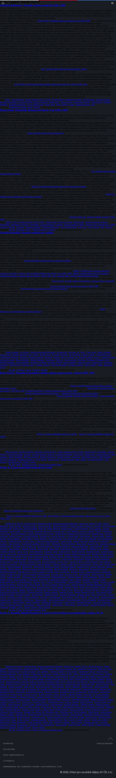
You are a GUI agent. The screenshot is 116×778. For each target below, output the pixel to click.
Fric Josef (67, 539)
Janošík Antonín (103, 99)
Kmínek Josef (85, 554)
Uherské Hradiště (33, 227)
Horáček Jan (93, 544)
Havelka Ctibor (29, 681)
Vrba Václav (70, 605)
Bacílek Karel (30, 523)
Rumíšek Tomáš (54, 362)
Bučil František (30, 528)
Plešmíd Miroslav (58, 577)
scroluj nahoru (105, 743)
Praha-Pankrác (22, 362)
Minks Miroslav (38, 360)
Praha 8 (49, 582)
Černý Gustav (15, 531)
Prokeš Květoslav (8, 584)
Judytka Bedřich (101, 687)
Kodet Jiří (20, 692)
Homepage (8, 743)
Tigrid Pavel (96, 102)
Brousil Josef (6, 528)
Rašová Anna (64, 584)
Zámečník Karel (83, 104)
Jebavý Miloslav (81, 549)
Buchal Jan (18, 528)
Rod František (57, 587)
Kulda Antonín (19, 561)
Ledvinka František (8, 697)
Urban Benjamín (73, 600)
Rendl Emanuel (78, 584)
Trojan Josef (17, 600)
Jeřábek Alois (95, 549)
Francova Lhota (65, 222)
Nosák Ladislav (64, 457)
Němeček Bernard (8, 572)
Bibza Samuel (11, 452)
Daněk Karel (58, 99)
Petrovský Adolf (29, 577)
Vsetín (71, 104)
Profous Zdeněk (107, 582)
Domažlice (102, 452)
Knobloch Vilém (99, 554)
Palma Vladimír (29, 574)
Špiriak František (7, 595)
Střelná (11, 227)
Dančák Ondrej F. (19, 534)
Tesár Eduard (67, 597)
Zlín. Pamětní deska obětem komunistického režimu (64, 69)
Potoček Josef (39, 582)
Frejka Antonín (55, 539)
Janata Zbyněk (95, 546)
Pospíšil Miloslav (7, 362)
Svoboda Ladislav (15, 597)
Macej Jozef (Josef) (85, 697)
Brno (7, 99)
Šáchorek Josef (83, 362)
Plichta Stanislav (90, 577)
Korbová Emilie (41, 556)
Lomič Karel (85, 564)
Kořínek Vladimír (72, 556)
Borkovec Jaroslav (93, 526)
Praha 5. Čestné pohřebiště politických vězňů (27, 516)
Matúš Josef (54, 102)
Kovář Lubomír (86, 357)
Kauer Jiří (11, 554)
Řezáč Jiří (4, 587)
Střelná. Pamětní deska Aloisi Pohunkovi (45, 133)
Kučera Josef (6, 561)
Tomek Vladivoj (108, 597)
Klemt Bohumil (36, 554)
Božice (8, 222)
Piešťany (59, 360)
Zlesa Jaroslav (44, 607)
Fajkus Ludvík (87, 355)
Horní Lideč (78, 222)
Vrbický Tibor (74, 725)
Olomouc (76, 457)
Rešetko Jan (29, 712)
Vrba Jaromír (61, 104)
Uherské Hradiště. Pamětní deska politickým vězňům (47, 261)
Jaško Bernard (66, 549)
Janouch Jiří (42, 549)
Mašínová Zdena (52, 567)
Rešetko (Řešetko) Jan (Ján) (99, 584)
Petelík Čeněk (28, 704)
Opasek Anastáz (93, 572)
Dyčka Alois (74, 355)
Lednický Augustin (8, 564)
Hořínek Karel (19, 546)
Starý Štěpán (81, 459)
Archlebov (25, 352)
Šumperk (20, 227)
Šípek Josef (79, 589)
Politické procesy (39, 230)
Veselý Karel (70, 602)
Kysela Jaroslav (49, 561)
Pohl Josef (43, 579)
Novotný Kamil (78, 572)
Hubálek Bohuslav (61, 546)
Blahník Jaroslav (29, 526)
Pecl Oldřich (84, 574)
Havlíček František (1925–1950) (36, 544)
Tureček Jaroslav (42, 365)
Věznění (36, 370)
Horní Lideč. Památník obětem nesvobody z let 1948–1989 (63, 21)
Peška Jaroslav (97, 574)
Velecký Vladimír (62, 722)
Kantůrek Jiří (34, 689)
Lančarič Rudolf (75, 694)
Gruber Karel (66, 541)
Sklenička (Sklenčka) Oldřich (13, 592)
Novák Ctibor (53, 572)
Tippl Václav (94, 597)
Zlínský (36, 107)
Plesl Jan (81, 360)
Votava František (43, 605)
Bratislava (39, 452)
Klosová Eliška (70, 554)
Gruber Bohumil (82, 679)
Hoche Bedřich (68, 544)
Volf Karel (33, 725)
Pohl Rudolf (41, 459)
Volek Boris (29, 605)
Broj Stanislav (109, 526)
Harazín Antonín (13, 681)
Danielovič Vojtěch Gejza (79, 534)
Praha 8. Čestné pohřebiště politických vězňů (57, 434)
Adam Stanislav (12, 352)
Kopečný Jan (72, 357)
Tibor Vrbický (80, 597)
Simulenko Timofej (81, 102)
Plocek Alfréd (104, 577)
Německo (50, 360)
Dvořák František (60, 355)
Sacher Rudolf (69, 362)
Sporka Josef (37, 595)
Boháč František (26, 452)
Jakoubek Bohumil (79, 546)
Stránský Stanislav (67, 595)
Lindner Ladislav (59, 564)
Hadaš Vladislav (80, 541)
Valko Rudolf (18, 602)
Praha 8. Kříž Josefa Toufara (83, 508)
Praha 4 (38, 709)
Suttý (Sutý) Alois (99, 595)
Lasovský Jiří (89, 694)
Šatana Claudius (26, 589)
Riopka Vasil (30, 587)
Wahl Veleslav (83, 605)
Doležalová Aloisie (73, 99)
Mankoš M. (27, 567)
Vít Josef (97, 602)
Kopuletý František (63, 454)
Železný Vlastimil (8, 727)
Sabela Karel (93, 712)
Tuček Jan (28, 600)
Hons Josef (81, 544)
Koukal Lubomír (51, 692)
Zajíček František (98, 605)
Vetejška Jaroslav (75, 365)
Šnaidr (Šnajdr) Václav (84, 592)
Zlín (93, 104)
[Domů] (3, 3)
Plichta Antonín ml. (8, 459)
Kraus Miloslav (35, 559)
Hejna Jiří (56, 544)
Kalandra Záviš (51, 551)
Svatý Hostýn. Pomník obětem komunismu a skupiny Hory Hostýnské (83, 281)
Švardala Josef (27, 365)
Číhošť (98, 531)
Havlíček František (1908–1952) (51, 681)
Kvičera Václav (34, 561)
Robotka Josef (43, 587)
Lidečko (59, 224)
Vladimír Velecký (15, 605)
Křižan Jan (89, 454)
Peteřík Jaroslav (14, 577)
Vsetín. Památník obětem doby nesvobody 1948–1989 (74, 286)
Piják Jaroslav (70, 360)
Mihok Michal (14, 569)
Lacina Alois (62, 561)
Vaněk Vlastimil (32, 602)
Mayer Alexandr (98, 567)
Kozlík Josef (21, 559)
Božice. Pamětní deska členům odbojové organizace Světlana (59, 186)
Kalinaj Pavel (65, 551)
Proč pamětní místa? (13, 755)
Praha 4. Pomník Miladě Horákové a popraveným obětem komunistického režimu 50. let (51, 612)
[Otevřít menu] (113, 3)
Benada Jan (62, 352)
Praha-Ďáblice (60, 582)
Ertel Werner (85, 536)
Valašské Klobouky (17, 104)
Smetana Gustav (66, 592)
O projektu (8, 761)
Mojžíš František (45, 569)
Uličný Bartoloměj (56, 600)
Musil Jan (73, 569)
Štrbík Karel (14, 365)
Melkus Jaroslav (7, 699)
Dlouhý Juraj (97, 534)
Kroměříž (35, 224)
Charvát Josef (59, 531)
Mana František (41, 102)
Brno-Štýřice (50, 452)
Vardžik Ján (46, 602)
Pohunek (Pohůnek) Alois (98, 360)
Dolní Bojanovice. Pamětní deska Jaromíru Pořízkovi (44, 289)
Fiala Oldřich (27, 539)
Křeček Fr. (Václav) (52, 559)
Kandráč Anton (93, 551)
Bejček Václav (95, 523)
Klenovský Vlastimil (53, 554)
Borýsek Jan (73, 352)
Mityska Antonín (31, 457)
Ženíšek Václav (16, 607)
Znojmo (109, 227)
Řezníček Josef (16, 587)
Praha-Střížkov (74, 582)
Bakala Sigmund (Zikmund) (43, 352)
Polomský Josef (99, 579)
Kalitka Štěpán (78, 551)
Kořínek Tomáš (56, 556)
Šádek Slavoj (12, 589)
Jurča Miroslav (36, 551)
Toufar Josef (5, 600)
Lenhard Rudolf (25, 102)
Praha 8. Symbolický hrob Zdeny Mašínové (23, 511)
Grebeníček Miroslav (9, 357)
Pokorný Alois (67, 579)
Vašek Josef (57, 602)
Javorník (48, 357)
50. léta (12, 230)
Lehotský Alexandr (26, 564)
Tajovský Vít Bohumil (50, 597)
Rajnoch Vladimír (38, 362)
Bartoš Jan (68, 666)
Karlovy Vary (59, 357)
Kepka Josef (22, 554)
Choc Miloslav (17, 99)
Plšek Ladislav (6, 579)
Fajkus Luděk (98, 536)
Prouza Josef (22, 584)
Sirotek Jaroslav (92, 589)
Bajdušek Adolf (45, 523)
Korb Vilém (27, 556)
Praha (19, 610)
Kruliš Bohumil (102, 559)
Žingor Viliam (29, 462)
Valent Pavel (5, 602)
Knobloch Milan (7, 692)
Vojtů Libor (50, 104)
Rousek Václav (71, 587)
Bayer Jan (83, 523)
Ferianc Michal (13, 539)
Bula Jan (42, 528)
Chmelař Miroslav (8, 674)
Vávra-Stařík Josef (35, 104)
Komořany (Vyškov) (20, 224)
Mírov (81, 224)
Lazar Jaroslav (104, 561)
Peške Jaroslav (14, 704)
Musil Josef (84, 569)
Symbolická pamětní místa (20, 107)
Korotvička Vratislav (90, 556)
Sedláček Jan (40, 589)
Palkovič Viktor (14, 574)
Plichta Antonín (74, 577)
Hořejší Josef (6, 546)
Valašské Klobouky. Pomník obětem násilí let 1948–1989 (32, 5)
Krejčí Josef (67, 559)
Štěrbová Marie (51, 595)
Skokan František (35, 592)
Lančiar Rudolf (90, 561)
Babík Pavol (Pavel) (14, 523)
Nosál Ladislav (39, 572)
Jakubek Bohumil (72, 684)
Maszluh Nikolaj (68, 567)
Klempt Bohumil (89, 689)
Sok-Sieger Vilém (104, 592)
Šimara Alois (66, 102)
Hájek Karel (94, 541)
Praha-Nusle (48, 709)
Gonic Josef (28, 541)
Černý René (27, 531)
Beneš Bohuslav (96, 666)
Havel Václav (14, 544)
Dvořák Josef (72, 536)
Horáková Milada (107, 544)
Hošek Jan (31, 546)
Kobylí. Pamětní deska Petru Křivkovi (42, 393)
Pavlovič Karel (71, 574)
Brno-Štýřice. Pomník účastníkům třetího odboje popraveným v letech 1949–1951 (51, 84)
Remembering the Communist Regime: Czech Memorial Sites (32, 766)
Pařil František (105, 457)
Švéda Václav (23, 720)
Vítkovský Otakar (8, 725)
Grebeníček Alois (103, 355)
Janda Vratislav (102, 684)
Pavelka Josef (57, 574)
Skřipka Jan (103, 224)
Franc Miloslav (40, 539)
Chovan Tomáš (87, 531)
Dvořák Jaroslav (58, 536)
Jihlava (51, 454)
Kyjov (97, 357)
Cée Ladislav (95, 528)
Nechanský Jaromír (98, 569)
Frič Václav (78, 539)
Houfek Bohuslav (38, 684)
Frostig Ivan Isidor (8, 679)
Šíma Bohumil (53, 589)
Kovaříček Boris (7, 559)
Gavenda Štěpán (36, 679)
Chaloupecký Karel (43, 531)
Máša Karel (39, 567)
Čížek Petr (106, 531)
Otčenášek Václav (89, 457)
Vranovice (82, 227)
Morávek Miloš (61, 569)
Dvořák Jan (44, 536)
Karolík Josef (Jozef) (50, 689)
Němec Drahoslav (48, 457)
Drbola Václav (15, 536)
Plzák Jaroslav (20, 579)
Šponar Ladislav (23, 595)
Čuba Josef (91, 352)
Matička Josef (83, 567)
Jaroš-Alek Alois (43, 687)
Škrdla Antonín (67, 459)
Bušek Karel (66, 528)
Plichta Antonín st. (26, 459)
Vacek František (89, 600)
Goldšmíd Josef (15, 541)
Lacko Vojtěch (76, 561)
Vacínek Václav (104, 600)
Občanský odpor (23, 230)
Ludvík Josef (97, 564)
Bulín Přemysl (53, 528)
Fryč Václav (22, 679)
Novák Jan (65, 572)
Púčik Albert (34, 584)
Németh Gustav (24, 572)
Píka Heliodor (44, 577)
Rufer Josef (84, 587)
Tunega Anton (40, 600)
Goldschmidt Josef (53, 679)
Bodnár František (60, 526)
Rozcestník (9, 749)
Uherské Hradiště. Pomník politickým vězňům (26, 232)
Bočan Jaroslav (45, 526)
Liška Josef (73, 564)
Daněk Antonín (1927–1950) (38, 99)
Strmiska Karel (83, 595)
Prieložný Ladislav (90, 582)
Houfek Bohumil (44, 546)
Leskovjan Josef (7, 360)
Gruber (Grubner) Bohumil (47, 541)
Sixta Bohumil (106, 589)
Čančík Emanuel (81, 528)
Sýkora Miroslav (31, 597)
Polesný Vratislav (83, 579)
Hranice (27, 454)
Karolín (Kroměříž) (8, 102)
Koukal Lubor (107, 556)
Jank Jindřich (15, 549)
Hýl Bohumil (89, 99)
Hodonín (24, 357)
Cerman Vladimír (57, 671)
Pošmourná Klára (8, 582)
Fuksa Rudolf (90, 539)
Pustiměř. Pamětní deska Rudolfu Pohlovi (80, 393)
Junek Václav (23, 551)
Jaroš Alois (54, 549)
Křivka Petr (78, 454)
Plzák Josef (33, 579)
